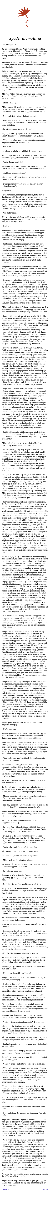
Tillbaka (5, 1189)
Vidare (45, 1189)
